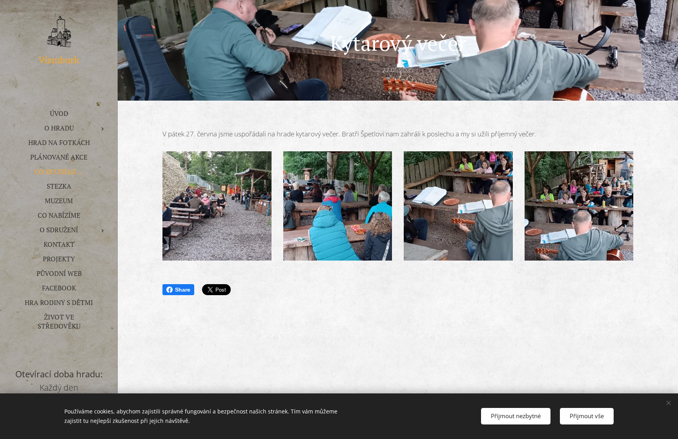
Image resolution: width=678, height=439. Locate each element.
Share (182, 290)
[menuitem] (58, 113)
